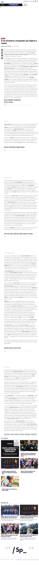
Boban (12, 434)
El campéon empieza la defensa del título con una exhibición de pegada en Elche (9, 473)
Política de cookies (7, 559)
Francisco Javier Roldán (6, 46)
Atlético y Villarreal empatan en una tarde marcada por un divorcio (28, 472)
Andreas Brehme (7, 434)
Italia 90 (17, 434)
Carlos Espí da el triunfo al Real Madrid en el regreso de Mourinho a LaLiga (28, 535)
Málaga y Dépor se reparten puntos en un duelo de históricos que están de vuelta (9, 517)
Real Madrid (21, 434)
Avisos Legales (2, 559)
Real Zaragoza (34, 434)
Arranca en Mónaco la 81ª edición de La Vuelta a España (9, 490)
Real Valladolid (28, 434)
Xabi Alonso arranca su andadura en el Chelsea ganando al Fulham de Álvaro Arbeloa (28, 455)
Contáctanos (11, 559)
